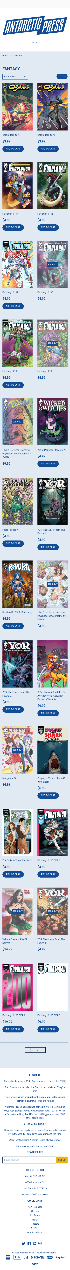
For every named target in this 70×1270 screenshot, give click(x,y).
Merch (35, 1219)
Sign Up (61, 1160)
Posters (35, 1223)
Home (5, 55)
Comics (35, 1211)
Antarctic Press (27, 1252)
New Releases (35, 1207)
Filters (62, 76)
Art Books (35, 1215)
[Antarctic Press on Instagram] (40, 1244)
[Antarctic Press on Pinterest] (34, 1244)
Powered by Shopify (46, 1252)
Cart (65, 4)
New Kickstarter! (35, 1232)
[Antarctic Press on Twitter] (23, 1244)
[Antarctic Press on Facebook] (29, 1244)
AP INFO (35, 1228)
